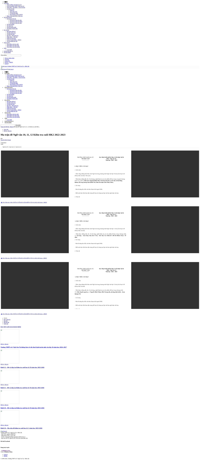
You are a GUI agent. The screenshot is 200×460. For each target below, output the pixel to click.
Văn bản (7, 59)
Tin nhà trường (10, 24)
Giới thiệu (6, 3)
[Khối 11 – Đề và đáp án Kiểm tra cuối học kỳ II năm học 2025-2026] (10, 383)
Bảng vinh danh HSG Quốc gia (14, 16)
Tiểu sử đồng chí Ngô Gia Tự (14, 4)
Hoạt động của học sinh (13, 44)
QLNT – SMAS (9, 62)
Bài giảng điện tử (11, 31)
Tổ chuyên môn (14, 13)
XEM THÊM (17, 327)
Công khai (7, 61)
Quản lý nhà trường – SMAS (14, 40)
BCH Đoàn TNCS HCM (16, 14)
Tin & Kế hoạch (8, 17)
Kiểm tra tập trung (11, 38)
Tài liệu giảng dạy (11, 32)
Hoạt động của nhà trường (13, 47)
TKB (5, 48)
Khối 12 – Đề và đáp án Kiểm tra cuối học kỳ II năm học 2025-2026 (22, 367)
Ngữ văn (6, 323)
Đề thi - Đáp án (10, 127)
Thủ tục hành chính (9, 58)
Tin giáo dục (10, 25)
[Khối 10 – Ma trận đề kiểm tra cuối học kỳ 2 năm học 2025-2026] (10, 423)
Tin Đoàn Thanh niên (12, 28)
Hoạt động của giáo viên (13, 45)
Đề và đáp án (7, 319)
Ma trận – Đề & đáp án (12, 35)
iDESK (5, 456)
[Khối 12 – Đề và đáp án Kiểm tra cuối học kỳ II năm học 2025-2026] (10, 363)
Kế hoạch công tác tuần (16, 20)
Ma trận (6, 321)
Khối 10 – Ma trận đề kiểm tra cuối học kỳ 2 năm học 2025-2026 (21, 428)
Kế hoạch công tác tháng (16, 21)
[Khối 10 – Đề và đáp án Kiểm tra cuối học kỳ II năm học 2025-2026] (10, 403)
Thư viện (6, 129)
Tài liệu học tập (11, 34)
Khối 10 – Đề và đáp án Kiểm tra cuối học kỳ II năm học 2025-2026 (22, 408)
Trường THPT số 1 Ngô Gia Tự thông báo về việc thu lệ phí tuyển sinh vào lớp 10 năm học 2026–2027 (34, 347)
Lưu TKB (9, 49)
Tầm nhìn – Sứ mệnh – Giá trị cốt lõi (16, 7)
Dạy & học (6, 30)
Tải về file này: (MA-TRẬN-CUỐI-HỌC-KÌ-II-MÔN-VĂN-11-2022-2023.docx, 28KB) (24, 258)
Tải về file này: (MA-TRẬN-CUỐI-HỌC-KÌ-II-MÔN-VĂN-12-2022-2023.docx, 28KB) (24, 314)
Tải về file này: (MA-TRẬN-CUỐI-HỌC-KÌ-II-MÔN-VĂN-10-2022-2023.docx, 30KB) (24, 202)
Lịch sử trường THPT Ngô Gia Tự (15, 6)
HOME (6, 1)
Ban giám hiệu (13, 11)
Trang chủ (3, 127)
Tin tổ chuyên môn (11, 27)
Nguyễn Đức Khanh (6, 140)
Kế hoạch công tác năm (16, 23)
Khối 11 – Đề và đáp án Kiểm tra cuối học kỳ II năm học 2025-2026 (22, 388)
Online (5, 450)
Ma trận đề (6, 322)
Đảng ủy (12, 10)
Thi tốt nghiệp (7, 52)
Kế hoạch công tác (11, 18)
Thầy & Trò (7, 42)
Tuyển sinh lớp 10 (8, 51)
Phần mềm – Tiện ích (12, 37)
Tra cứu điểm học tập (12, 41)
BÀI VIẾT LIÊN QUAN (7, 327)
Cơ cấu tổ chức (10, 9)
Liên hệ (6, 63)
